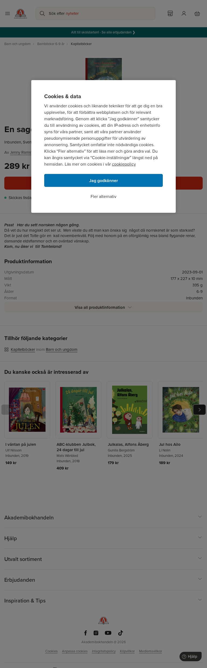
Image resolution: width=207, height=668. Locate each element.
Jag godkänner (103, 180)
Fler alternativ (103, 196)
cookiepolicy (124, 164)
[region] (103, 146)
